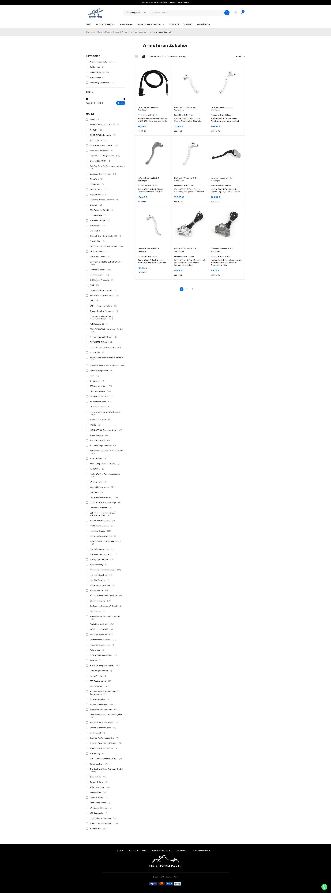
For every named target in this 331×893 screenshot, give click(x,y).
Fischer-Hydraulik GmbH (103, 337)
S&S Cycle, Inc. (99, 686)
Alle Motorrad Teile (101, 32)
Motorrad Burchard (101, 575)
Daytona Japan (99, 275)
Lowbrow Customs (101, 507)
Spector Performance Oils (104, 738)
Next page (198, 289)
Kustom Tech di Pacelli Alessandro (105, 475)
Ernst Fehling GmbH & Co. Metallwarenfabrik (101, 317)
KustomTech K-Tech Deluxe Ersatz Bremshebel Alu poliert (152, 261)
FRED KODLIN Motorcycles (105, 347)
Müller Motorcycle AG (102, 585)
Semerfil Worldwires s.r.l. (104, 709)
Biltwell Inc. (97, 184)
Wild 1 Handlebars (100, 802)
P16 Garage (97, 611)
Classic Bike (97, 241)
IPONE (95, 425)
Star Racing (97, 753)
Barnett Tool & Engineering (105, 155)
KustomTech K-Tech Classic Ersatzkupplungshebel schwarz (225, 190)
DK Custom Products (101, 280)
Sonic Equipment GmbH (103, 727)
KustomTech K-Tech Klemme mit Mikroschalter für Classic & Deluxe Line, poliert (189, 262)
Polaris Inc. (97, 650)
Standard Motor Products (103, 748)
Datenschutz (182, 850)
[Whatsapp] (324, 887)
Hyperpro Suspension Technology (105, 413)
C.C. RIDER (97, 231)
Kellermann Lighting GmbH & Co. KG (106, 452)
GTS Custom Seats (101, 386)
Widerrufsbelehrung (161, 850)
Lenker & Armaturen (122, 32)
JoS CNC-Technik (100, 440)
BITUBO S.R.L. (99, 189)
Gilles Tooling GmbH (101, 370)
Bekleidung (97, 67)
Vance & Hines (98, 797)
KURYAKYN (97, 469)
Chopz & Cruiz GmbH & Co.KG (105, 236)
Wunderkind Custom (101, 808)
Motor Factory (98, 564)
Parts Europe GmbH (102, 624)
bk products (98, 194)
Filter (120, 103)
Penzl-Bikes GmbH (101, 634)
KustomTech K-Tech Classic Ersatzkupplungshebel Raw (151, 190)
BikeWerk (96, 179)
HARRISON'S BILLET (101, 396)
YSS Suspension (99, 813)
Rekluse (95, 660)
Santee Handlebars (101, 704)
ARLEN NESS (98, 140)
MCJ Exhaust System (101, 526)
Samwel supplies (99, 699)
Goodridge (97, 381)
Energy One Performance (104, 311)
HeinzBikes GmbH (101, 401)
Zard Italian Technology (103, 818)
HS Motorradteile (100, 406)
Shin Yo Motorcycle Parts (104, 722)
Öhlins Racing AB (100, 601)
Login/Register (236, 13)
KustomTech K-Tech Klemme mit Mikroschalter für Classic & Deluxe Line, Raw (226, 262)
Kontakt (120, 850)
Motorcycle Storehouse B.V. (105, 570)
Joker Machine (99, 435)
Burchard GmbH (100, 220)
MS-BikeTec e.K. (99, 580)
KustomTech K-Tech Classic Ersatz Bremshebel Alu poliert (188, 119)
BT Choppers (98, 215)
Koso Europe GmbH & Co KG (105, 463)
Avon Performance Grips (104, 145)
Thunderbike (98, 777)
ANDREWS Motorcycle (102, 135)
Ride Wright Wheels (101, 670)
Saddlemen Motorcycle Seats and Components (105, 692)
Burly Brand (97, 225)
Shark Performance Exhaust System (106, 715)
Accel (95, 119)
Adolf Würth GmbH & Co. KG (105, 124)
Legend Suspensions (102, 487)
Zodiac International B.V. (104, 823)
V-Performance (100, 787)
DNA (94, 285)
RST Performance (100, 681)
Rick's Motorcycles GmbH (104, 665)
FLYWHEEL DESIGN (101, 342)
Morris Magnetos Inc (101, 549)
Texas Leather (99, 764)
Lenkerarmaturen (143, 32)
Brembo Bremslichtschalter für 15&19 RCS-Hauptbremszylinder (153, 119)
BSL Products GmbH (101, 210)
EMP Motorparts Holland (103, 306)
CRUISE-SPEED (99, 251)
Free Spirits (97, 352)
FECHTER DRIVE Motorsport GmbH (106, 330)
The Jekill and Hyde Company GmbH (106, 770)
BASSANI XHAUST (100, 161)
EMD (94, 300)
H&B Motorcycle (100, 391)
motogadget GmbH (102, 559)
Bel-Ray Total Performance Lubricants (107, 167)
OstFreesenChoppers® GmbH (106, 606)
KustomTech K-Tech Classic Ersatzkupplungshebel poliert (225, 119)
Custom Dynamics (100, 269)
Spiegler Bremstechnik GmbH (106, 743)
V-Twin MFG (98, 792)
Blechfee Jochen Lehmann (104, 199)
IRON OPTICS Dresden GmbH (106, 430)
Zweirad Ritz (98, 828)
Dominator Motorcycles (103, 290)
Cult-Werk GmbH (100, 256)
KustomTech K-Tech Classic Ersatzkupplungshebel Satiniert (189, 190)
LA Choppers (98, 482)
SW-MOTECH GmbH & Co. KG (106, 758)
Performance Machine (103, 639)
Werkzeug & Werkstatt (102, 82)
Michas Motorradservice (103, 536)
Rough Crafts (98, 676)
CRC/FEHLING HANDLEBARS (106, 246)
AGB (144, 850)
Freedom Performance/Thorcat (107, 365)
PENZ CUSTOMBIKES (102, 629)
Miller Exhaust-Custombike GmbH (105, 542)
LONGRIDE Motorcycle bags (105, 502)
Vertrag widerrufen (202, 850)
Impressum (132, 850)
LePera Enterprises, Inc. (104, 497)
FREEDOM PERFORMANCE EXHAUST (107, 358)
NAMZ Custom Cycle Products (106, 595)
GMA (94, 375)
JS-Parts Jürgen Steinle (103, 445)
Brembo (96, 205)
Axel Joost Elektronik (101, 150)
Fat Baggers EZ (99, 324)
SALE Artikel (97, 77)
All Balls (96, 130)
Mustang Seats (99, 590)
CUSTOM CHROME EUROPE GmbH (106, 263)
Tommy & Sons (99, 782)
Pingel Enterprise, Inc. (102, 645)
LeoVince (96, 492)
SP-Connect (97, 733)
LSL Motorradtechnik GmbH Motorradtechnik (103, 514)
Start (88, 32)
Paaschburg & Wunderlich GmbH (105, 617)
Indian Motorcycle (100, 419)
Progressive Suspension (104, 655)
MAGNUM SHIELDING (102, 520)
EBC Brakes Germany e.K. (104, 295)
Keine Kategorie (99, 72)
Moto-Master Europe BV (103, 554)
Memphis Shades (100, 531)
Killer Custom (98, 458)
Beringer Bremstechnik (103, 174)
